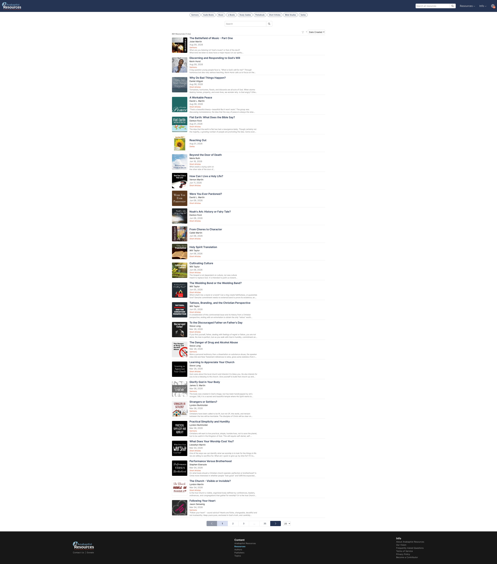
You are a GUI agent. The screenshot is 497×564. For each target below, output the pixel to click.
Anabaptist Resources (245, 543)
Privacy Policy (403, 554)
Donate (90, 552)
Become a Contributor (407, 557)
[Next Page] (275, 523)
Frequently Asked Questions (410, 548)
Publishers (239, 552)
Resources (466, 6)
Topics (237, 555)
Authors (238, 549)
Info (481, 6)
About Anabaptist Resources (410, 541)
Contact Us (78, 552)
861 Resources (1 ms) (181, 34)
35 (265, 523)
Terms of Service (404, 551)
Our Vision (401, 545)
